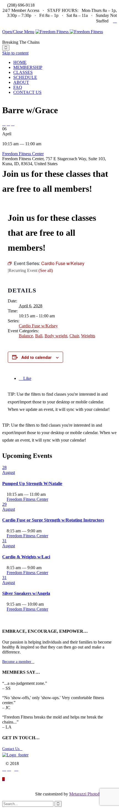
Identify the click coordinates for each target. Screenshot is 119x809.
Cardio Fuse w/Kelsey (38, 325)
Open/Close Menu (18, 31)
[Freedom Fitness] (69, 31)
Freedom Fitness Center (23, 153)
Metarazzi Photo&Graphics (93, 794)
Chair (74, 335)
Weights (88, 335)
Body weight (56, 335)
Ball (38, 335)
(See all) (45, 270)
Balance (26, 335)
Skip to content (15, 53)
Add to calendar (36, 357)
